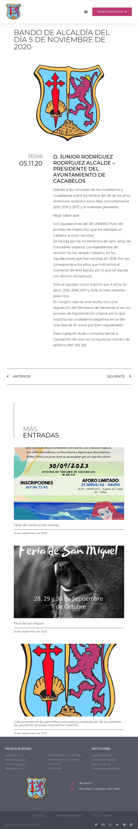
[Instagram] (110, 824)
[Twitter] (96, 824)
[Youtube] (124, 824)
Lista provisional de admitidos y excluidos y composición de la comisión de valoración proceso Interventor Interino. (67, 723)
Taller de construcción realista (36, 525)
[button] (86, 12)
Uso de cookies (102, 815)
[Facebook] (103, 824)
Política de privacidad (69, 815)
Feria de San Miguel (29, 623)
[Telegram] (131, 824)
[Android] (117, 824)
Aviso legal (39, 815)
